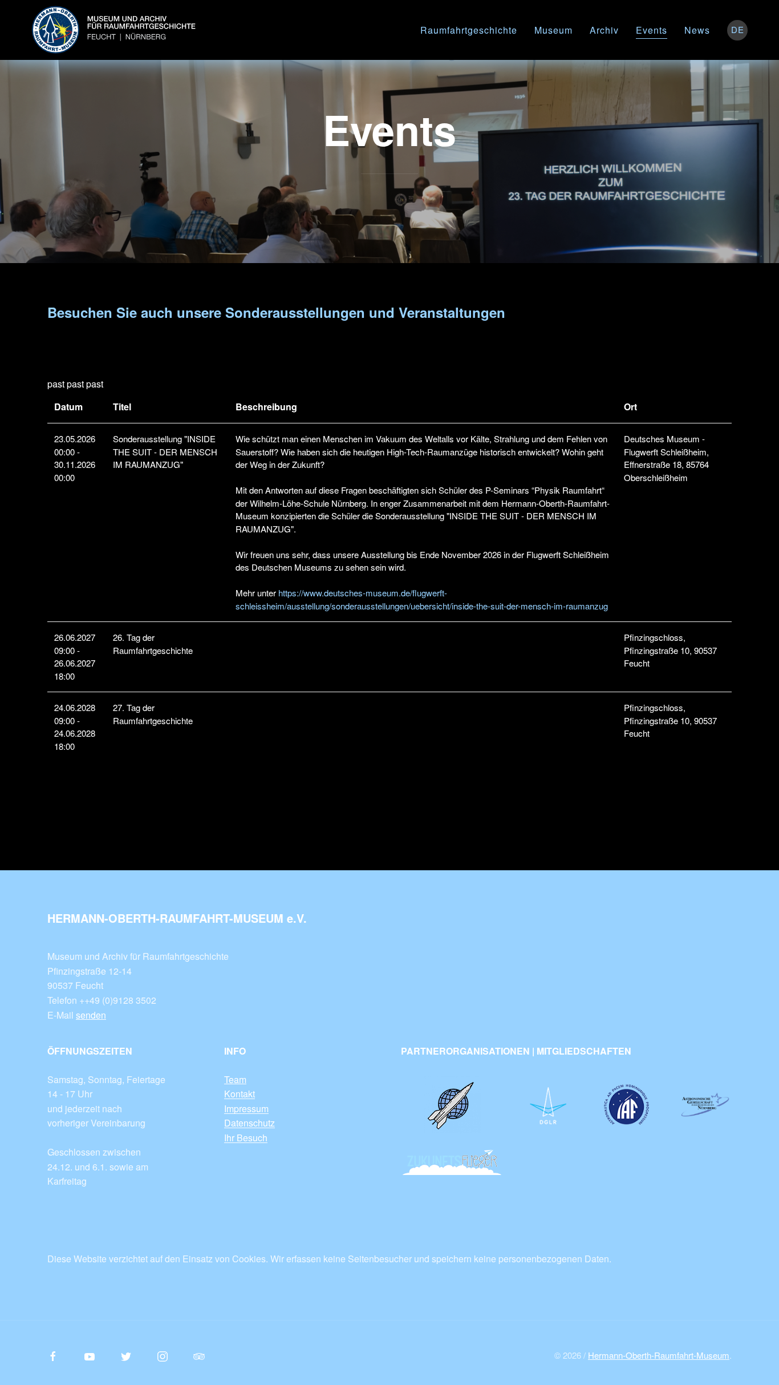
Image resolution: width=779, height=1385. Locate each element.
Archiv (604, 30)
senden (91, 1014)
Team (235, 1079)
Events (651, 30)
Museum (553, 30)
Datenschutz (249, 1122)
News (697, 30)
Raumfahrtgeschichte (468, 30)
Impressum (246, 1108)
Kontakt (239, 1093)
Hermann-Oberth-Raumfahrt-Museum (658, 1355)
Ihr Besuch (245, 1137)
